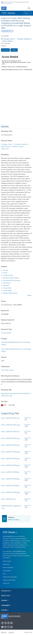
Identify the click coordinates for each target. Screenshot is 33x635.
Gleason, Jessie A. (18, 147)
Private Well (7, 288)
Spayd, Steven (8, 41)
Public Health (7, 291)
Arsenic (5, 270)
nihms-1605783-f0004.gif (10, 459)
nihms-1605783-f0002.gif (10, 432)
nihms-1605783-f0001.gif (10, 418)
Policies (4, 600)
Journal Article (6, 333)
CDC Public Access (7, 370)
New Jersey (7, 283)
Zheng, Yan (5, 149)
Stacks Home (7, 561)
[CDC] (4, 8)
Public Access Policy (9, 580)
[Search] (29, 8)
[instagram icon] (8, 623)
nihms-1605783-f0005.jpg (10, 479)
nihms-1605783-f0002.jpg (10, 438)
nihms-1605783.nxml (8, 499)
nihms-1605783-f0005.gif (10, 472)
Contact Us (6, 583)
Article (5, 273)
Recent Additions (8, 567)
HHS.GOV (3, 632)
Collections (6, 564)
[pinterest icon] (5, 627)
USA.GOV (11, 632)
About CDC (5, 595)
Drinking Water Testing (10, 278)
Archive (4, 610)
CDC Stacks (9, 532)
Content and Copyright (10, 577)
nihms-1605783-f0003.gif (10, 445)
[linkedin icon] (11, 623)
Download (5, 50)
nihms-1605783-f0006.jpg (10, 492)
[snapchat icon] (8, 627)
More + (30, 295)
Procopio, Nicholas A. (24, 39)
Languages (5, 605)
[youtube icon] (2, 627)
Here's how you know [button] (6, 3)
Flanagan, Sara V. (9, 39)
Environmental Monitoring (11, 280)
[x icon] (5, 623)
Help (4, 574)
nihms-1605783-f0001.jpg (10, 425)
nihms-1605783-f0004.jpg (10, 465)
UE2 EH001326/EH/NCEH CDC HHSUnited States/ (16, 350)
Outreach (6, 285)
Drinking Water (8, 275)
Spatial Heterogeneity (10, 293)
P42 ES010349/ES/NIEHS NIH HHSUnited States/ (15, 343)
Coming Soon (7, 571)
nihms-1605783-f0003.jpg (10, 452)
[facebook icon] (2, 623)
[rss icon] (11, 627)
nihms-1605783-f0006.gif (10, 486)
